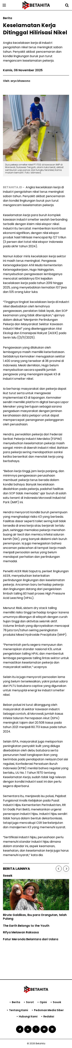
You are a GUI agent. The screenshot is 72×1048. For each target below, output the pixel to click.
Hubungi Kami (28, 1016)
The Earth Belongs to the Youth (26, 926)
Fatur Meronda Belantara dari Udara (30, 939)
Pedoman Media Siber (49, 1010)
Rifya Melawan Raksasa (21, 932)
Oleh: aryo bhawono (16, 81)
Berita (16, 1002)
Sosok (57, 1002)
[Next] (66, 869)
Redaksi (48, 1016)
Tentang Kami (18, 1010)
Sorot (30, 1002)
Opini (43, 1002)
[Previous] (59, 869)
